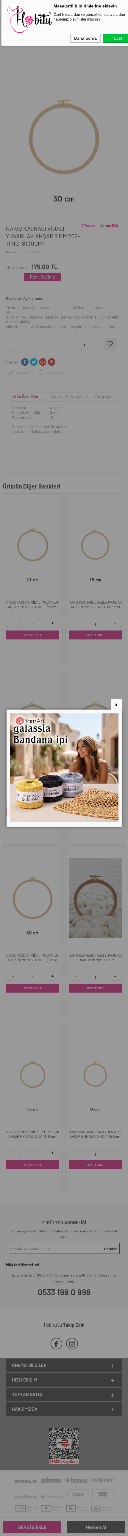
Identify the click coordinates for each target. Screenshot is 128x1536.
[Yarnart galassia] (64, 820)
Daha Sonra (85, 38)
